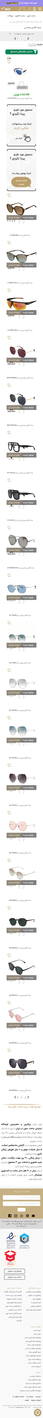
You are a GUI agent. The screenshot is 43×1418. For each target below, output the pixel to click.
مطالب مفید (36, 1326)
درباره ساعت (37, 1330)
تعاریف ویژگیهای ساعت (33, 1356)
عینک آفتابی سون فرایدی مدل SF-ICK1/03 (20, 473)
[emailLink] (33, 1215)
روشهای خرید (37, 1299)
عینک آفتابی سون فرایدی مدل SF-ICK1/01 (20, 520)
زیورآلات (10, 16)
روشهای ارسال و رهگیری (33, 1292)
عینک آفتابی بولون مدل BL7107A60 (20, 758)
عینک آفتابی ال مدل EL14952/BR (20, 235)
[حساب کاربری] (29, 8)
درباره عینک (37, 1334)
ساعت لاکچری (20, 16)
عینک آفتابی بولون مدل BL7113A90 (20, 615)
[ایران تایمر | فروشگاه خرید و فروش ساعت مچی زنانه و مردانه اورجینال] (5, 8)
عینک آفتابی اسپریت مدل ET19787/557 (20, 98)
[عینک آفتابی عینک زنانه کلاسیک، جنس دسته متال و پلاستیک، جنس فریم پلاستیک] (21, 256)
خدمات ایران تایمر (14, 1288)
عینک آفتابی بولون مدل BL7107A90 (20, 710)
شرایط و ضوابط (36, 1400)
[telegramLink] (21, 1215)
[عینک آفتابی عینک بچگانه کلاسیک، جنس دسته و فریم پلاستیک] (21, 72)
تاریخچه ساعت (36, 1367)
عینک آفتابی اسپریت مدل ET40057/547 (20, 283)
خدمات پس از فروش (14, 1277)
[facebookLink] (9, 1215)
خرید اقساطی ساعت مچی (14, 1313)
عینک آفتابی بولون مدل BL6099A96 (20, 1043)
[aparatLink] (27, 1215)
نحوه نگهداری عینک (34, 1352)
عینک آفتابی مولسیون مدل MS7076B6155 (20, 425)
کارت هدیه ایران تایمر (15, 1317)
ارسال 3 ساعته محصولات (14, 1299)
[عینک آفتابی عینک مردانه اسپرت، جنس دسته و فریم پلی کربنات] (21, 304)
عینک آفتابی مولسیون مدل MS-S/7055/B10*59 (19, 568)
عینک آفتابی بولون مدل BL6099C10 (20, 995)
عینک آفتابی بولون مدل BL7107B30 (20, 853)
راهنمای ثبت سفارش (14, 1271)
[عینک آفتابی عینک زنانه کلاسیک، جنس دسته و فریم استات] (21, 209)
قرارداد (27, 1400)
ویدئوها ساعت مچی (34, 1359)
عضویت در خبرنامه (21, 1191)
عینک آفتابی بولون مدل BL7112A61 (20, 663)
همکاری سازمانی (36, 1306)
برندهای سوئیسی (35, 1376)
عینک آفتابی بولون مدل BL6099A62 (20, 900)
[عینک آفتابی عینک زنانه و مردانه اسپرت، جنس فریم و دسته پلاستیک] (21, 446)
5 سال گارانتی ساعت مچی (14, 1306)
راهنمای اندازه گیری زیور (33, 1341)
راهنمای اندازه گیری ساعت (33, 1338)
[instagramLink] (15, 1215)
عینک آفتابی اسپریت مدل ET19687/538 (20, 330)
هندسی (33, 45)
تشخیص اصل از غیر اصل (33, 1383)
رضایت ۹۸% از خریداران (11, 1137)
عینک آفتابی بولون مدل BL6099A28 (20, 948)
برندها (38, 1372)
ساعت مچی (31, 16)
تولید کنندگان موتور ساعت (32, 1387)
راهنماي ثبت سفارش (34, 1295)
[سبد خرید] (34, 9)
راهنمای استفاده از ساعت (33, 1348)
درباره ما (38, 1397)
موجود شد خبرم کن (14, 217)
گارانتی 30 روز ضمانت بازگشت (13, 1292)
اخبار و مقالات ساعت (34, 1363)
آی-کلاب (19, 1321)
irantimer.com (20, 1407)
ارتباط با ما (30, 1397)
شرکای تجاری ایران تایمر (33, 1310)
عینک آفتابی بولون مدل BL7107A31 (20, 805)
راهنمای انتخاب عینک (34, 1345)
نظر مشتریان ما (36, 1303)
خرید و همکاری (35, 1288)
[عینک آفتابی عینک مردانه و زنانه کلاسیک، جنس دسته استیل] (21, 351)
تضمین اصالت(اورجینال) (14, 1303)
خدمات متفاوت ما (18, 1397)
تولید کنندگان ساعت (34, 1380)
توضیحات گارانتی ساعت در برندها (30, 1391)
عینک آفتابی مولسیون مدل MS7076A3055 (20, 378)
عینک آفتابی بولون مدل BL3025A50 (20, 1090)
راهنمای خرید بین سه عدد (13, 1295)
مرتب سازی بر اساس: (28, 34)
